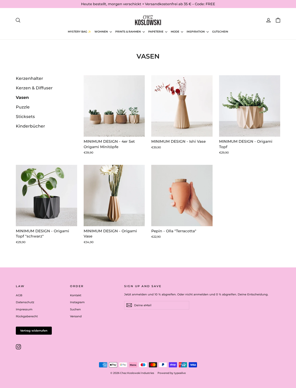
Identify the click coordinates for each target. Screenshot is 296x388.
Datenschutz (25, 302)
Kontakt (75, 295)
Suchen (75, 309)
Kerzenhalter (29, 78)
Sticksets (25, 116)
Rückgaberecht (27, 316)
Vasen (22, 97)
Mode (175, 31)
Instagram (77, 302)
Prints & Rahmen (128, 31)
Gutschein (220, 31)
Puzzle (23, 107)
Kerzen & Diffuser (34, 87)
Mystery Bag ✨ (79, 31)
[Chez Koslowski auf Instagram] (18, 346)
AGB (19, 295)
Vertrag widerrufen (33, 330)
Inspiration (196, 31)
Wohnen (101, 31)
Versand (76, 316)
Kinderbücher (30, 126)
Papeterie (156, 31)
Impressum (24, 309)
